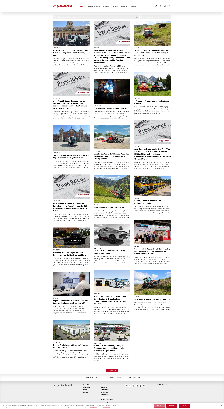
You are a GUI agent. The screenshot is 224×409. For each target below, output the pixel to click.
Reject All (171, 406)
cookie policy (106, 407)
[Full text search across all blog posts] (137, 17)
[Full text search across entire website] (156, 6)
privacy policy (93, 407)
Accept (184, 406)
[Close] (221, 406)
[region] (112, 406)
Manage (159, 406)
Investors (106, 6)
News (81, 6)
